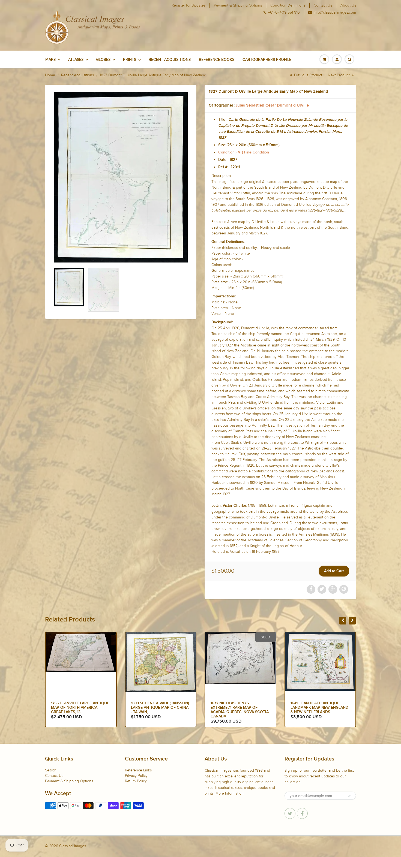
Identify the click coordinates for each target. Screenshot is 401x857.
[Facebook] (302, 813)
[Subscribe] (349, 796)
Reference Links (138, 770)
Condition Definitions (287, 5)
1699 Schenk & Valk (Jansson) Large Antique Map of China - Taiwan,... (80, 707)
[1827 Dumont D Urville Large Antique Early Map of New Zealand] (121, 177)
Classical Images (72, 846)
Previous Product (307, 75)
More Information (230, 793)
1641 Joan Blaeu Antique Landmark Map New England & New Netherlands (239, 707)
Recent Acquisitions (170, 60)
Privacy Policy (136, 775)
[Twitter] (290, 813)
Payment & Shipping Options (238, 5)
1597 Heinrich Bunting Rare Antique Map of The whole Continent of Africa (318, 707)
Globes (103, 60)
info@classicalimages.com (335, 12)
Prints (129, 60)
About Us (348, 5)
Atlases (75, 60)
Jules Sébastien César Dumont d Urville (272, 105)
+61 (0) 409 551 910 (284, 12)
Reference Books (216, 60)
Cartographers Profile (267, 60)
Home (50, 75)
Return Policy (136, 781)
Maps (50, 60)
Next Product (339, 75)
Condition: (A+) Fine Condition (243, 152)
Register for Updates (188, 5)
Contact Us (323, 5)
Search (50, 770)
